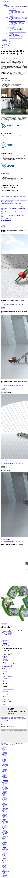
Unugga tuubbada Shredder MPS (16, 36)
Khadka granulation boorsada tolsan (16, 12)
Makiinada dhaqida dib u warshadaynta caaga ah (16, 17)
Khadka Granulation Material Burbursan (17, 11)
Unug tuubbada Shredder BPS (15, 38)
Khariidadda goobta (18, 665)
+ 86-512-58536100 (7, 633)
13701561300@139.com (8, 632)
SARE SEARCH (8, 666)
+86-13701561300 (7, 634)
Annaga (5, 40)
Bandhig (8, 43)
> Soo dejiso (3, 624)
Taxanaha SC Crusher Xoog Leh (16, 28)
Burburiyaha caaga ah (10, 27)
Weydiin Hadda (4, 662)
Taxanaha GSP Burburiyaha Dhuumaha (17, 32)
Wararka (5, 44)
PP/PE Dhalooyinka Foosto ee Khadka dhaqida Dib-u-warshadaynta (17, 21)
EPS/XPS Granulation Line (15, 13)
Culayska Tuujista (12, 25)
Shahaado (8, 41)
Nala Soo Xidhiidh (7, 45)
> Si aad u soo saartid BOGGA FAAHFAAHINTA (12, 304)
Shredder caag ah (9, 33)
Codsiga (5, 39)
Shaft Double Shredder (14, 35)
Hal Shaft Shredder (13, 34)
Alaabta (5, 5)
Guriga (4, 4)
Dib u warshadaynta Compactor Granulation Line (15, 9)
